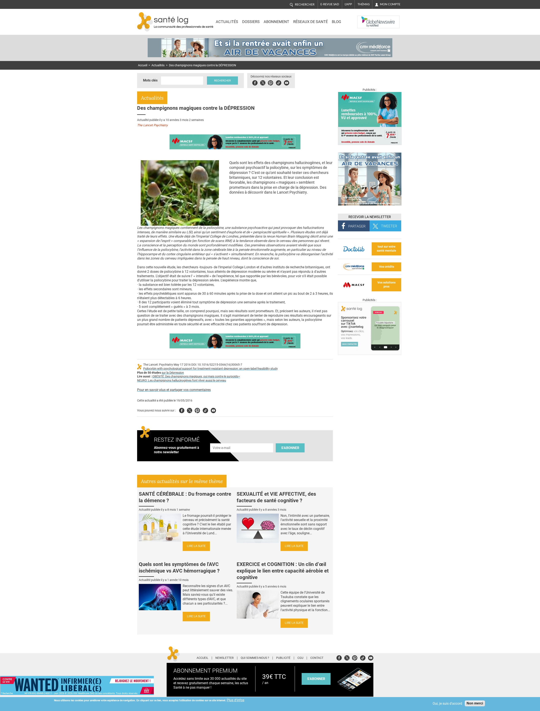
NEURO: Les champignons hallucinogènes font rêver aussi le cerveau (181, 380)
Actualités (227, 22)
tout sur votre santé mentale (386, 248)
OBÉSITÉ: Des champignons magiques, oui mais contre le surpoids (195, 376)
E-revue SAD (329, 4)
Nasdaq (365, 19)
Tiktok (278, 82)
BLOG (336, 22)
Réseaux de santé (310, 22)
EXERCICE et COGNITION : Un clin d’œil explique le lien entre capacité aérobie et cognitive (283, 570)
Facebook (255, 82)
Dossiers (251, 22)
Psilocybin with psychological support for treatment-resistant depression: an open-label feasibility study (210, 368)
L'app (348, 4)
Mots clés (150, 80)
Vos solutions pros (386, 284)
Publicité (283, 658)
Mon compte (390, 4)
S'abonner (290, 448)
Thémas (364, 4)
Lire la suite (196, 546)
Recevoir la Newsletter (369, 217)
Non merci (475, 703)
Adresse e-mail (221, 441)
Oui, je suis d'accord (447, 704)
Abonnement (276, 22)
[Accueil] (145, 21)
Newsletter (224, 658)
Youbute (286, 82)
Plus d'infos (235, 700)
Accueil (142, 65)
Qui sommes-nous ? (255, 658)
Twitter (262, 82)
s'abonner (316, 679)
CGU (300, 658)
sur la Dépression (173, 372)
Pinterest (270, 82)
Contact (316, 658)
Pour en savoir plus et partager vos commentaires (174, 390)
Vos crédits (386, 267)
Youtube (213, 410)
